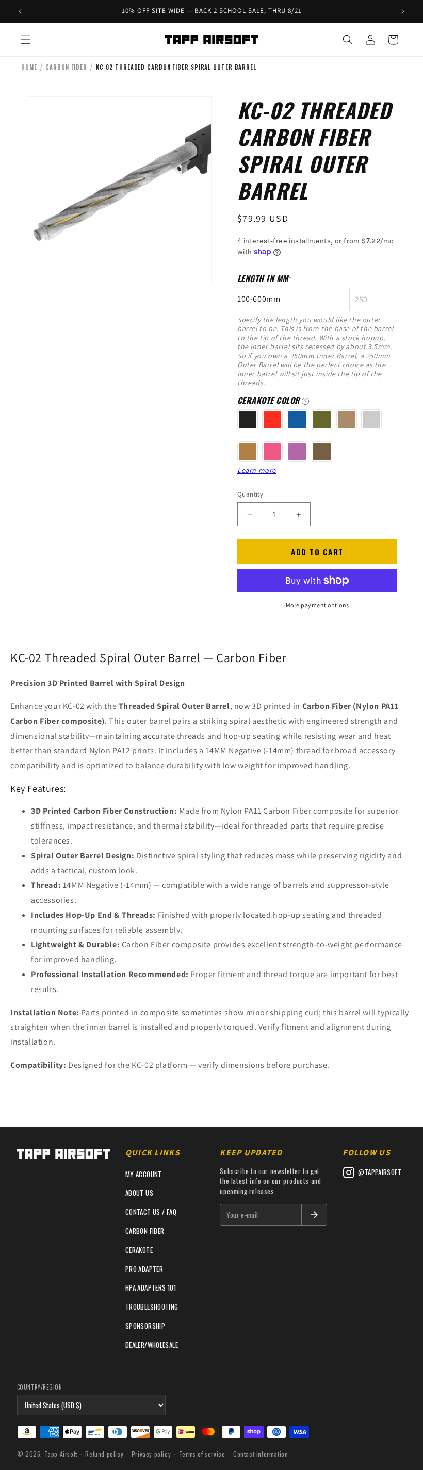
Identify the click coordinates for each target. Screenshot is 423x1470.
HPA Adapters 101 (150, 1287)
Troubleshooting (151, 1306)
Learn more (256, 470)
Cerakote (139, 1250)
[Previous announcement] (20, 11)
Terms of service (202, 1453)
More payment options (317, 605)
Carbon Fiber (145, 1231)
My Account (143, 1174)
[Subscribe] (314, 1214)
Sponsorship (145, 1325)
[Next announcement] (403, 11)
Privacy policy (151, 1453)
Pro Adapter (144, 1269)
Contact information (260, 1453)
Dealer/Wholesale (151, 1345)
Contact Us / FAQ (150, 1212)
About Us (139, 1192)
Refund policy (104, 1453)
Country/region (39, 1387)
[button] (25, 39)
